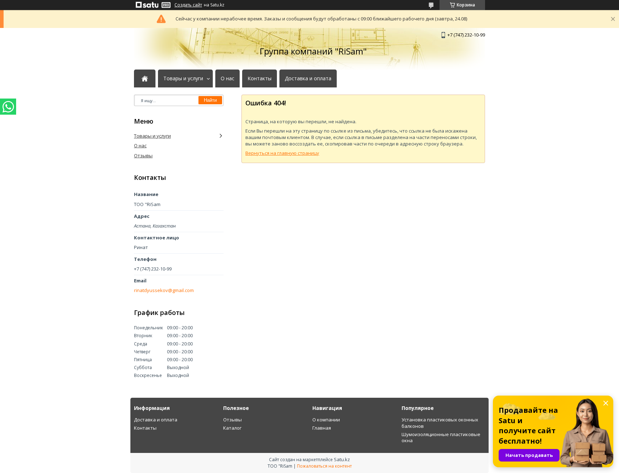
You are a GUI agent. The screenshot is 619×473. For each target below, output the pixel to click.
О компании (326, 419)
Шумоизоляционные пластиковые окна (441, 437)
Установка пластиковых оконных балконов (440, 422)
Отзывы (143, 155)
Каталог (232, 428)
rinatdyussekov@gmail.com (164, 290)
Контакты (260, 78)
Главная (321, 428)
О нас (227, 78)
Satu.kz (342, 459)
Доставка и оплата (308, 78)
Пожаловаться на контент (324, 466)
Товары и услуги (183, 78)
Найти (210, 100)
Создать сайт (188, 5)
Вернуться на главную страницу (282, 153)
